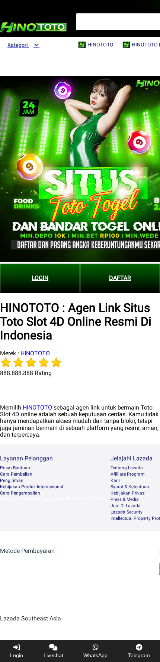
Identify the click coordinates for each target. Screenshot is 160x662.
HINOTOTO (35, 353)
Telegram (139, 655)
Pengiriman (11, 480)
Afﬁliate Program (128, 474)
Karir (115, 480)
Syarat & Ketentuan (130, 486)
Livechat (53, 655)
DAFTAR (120, 277)
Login (16, 655)
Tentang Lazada (127, 467)
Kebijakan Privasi (128, 493)
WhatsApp (95, 655)
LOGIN (40, 277)
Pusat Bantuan (15, 467)
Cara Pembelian (16, 474)
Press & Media (125, 499)
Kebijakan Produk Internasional (31, 486)
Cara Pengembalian (20, 493)
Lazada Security (127, 512)
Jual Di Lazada (126, 505)
